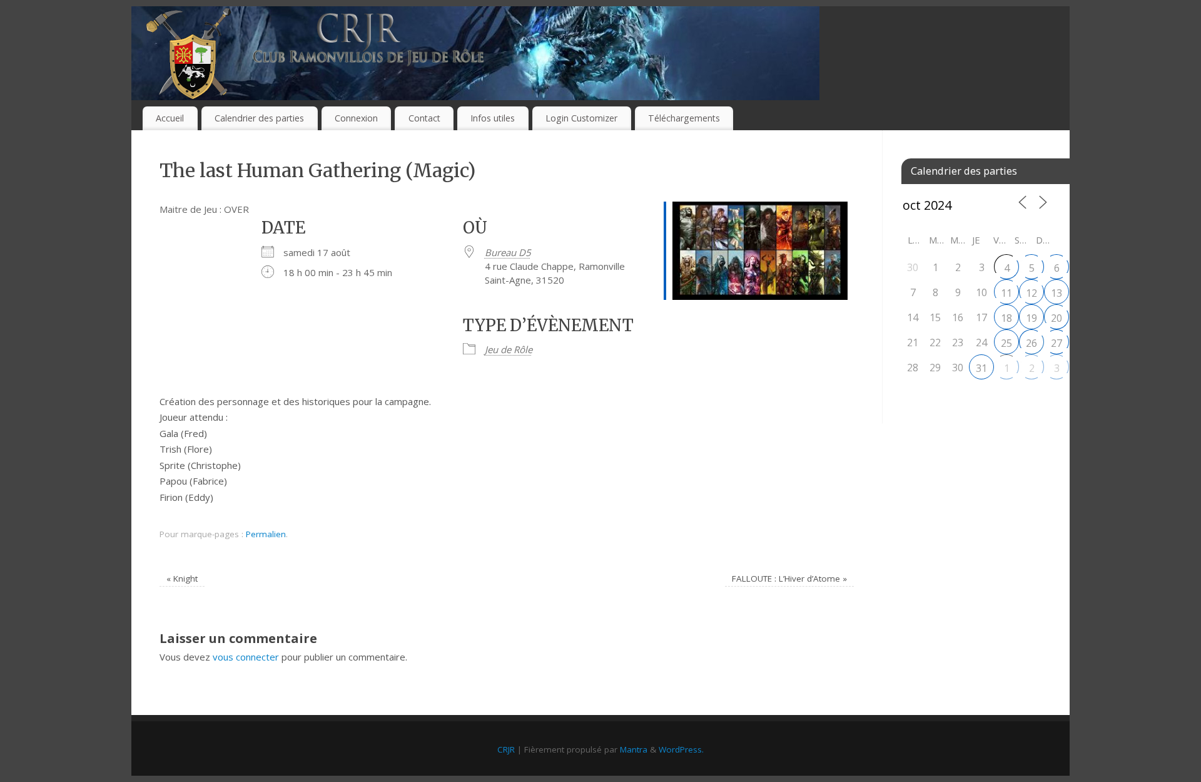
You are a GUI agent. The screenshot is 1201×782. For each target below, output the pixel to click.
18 (1006, 318)
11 (1006, 293)
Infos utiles (492, 118)
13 (1056, 293)
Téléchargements (684, 118)
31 (981, 368)
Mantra (633, 749)
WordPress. (681, 749)
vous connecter (246, 657)
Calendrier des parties (259, 118)
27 (1056, 343)
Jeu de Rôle (508, 349)
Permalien (266, 534)
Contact (424, 118)
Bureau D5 (508, 252)
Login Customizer (581, 118)
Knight (182, 578)
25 (1006, 343)
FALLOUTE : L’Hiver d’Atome (789, 578)
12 (1031, 293)
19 (1031, 318)
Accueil (170, 118)
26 (1031, 343)
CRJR (506, 749)
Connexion (356, 118)
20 (1056, 318)
